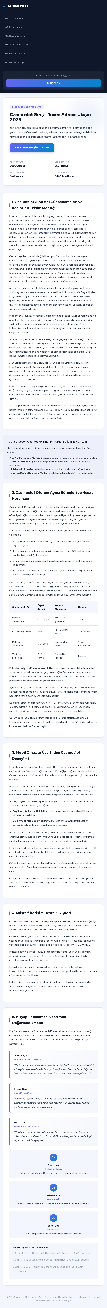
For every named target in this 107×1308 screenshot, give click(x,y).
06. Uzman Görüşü (14, 62)
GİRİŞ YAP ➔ (53, 83)
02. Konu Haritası (14, 27)
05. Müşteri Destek (15, 53)
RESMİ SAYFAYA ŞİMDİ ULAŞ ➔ (32, 147)
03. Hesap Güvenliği (15, 35)
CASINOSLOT (18, 6)
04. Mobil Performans (16, 44)
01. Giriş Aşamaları (14, 18)
